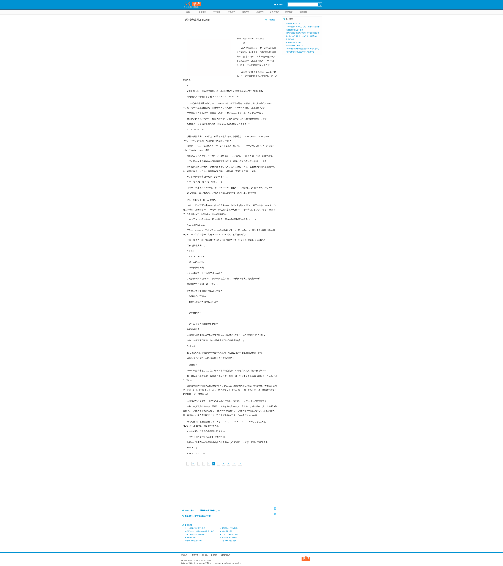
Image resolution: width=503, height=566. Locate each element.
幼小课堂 (202, 12)
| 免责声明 (193, 555)
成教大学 (245, 12)
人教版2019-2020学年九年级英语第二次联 (199, 531)
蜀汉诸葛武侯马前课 (229, 541)
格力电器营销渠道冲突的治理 (195, 528)
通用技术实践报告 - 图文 (294, 30)
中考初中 (216, 12)
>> (234, 464)
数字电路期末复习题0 (293, 42)
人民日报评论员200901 (230, 534)
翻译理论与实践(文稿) (229, 528)
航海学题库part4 (190, 537)
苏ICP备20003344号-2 (233, 563)
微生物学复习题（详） (294, 24)
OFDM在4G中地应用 (229, 537)
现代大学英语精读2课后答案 (195, 534)
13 (240, 464)
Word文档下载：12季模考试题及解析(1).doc (202, 510)
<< (193, 464)
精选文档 (184, 555)
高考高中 (231, 12)
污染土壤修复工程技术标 (294, 46)
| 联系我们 (213, 555)
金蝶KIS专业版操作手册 (193, 541)
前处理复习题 (227, 531)
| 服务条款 (203, 555)
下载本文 (272, 20)
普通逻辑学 (290, 39)
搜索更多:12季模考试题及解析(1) (198, 516)
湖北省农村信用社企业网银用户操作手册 (300, 52)
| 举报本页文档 (224, 555)
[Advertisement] (230, 487)
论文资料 (303, 12)
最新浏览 (188, 525)
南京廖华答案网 (207, 560)
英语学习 (260, 12)
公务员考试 (274, 12)
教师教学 (288, 12)
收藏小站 (280, 4)
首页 (188, 12)
